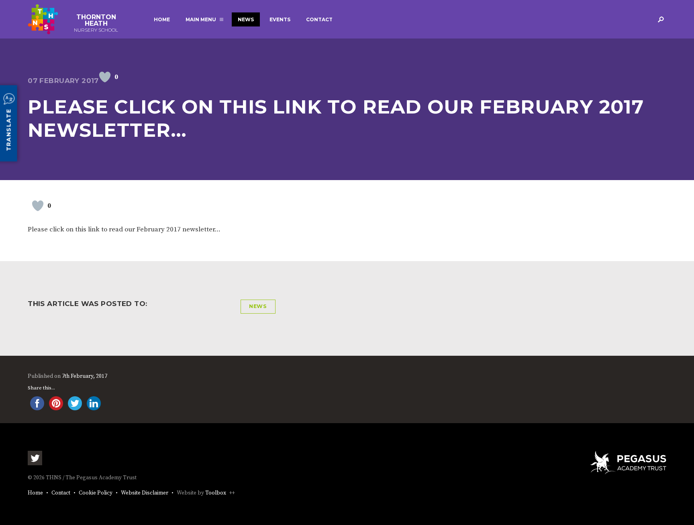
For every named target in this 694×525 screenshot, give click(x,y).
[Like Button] (105, 77)
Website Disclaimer (144, 493)
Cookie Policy (95, 493)
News (246, 19)
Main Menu (201, 19)
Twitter (35, 458)
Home (162, 19)
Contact (319, 19)
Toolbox (215, 493)
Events (279, 19)
